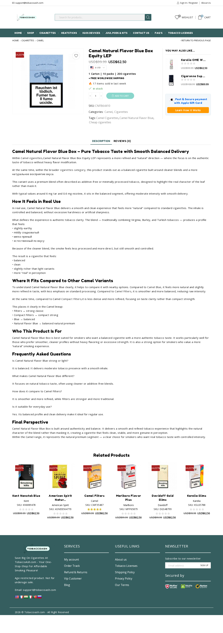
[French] (21, 597)
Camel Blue (154, 287)
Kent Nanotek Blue (26, 495)
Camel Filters (123, 291)
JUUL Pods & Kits (117, 33)
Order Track (72, 566)
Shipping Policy (125, 572)
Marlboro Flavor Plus (128, 498)
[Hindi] (26, 597)
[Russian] (39, 597)
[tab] (101, 141)
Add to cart (122, 95)
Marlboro (128, 505)
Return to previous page (196, 40)
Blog (67, 585)
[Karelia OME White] (171, 64)
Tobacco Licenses (180, 33)
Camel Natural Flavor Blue (136, 118)
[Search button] (148, 17)
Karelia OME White (194, 60)
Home (18, 33)
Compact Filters (71, 299)
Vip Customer (73, 578)
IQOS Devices (91, 33)
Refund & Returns (75, 572)
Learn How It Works (188, 110)
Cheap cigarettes (100, 122)
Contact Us (141, 33)
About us (121, 559)
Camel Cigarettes (107, 118)
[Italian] (30, 597)
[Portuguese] (35, 597)
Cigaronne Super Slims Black (194, 76)
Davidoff (162, 505)
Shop (30, 33)
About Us (206, 2)
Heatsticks (69, 33)
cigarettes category (73, 170)
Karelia (197, 501)
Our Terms (122, 585)
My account (71, 559)
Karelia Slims (196, 495)
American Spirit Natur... (60, 498)
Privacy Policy (123, 578)
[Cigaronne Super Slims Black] (171, 80)
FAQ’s (159, 33)
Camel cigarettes (31, 158)
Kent (26, 501)
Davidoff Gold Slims (162, 498)
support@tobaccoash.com (39, 590)
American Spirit (60, 505)
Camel (40, 40)
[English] (17, 597)
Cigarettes (47, 33)
